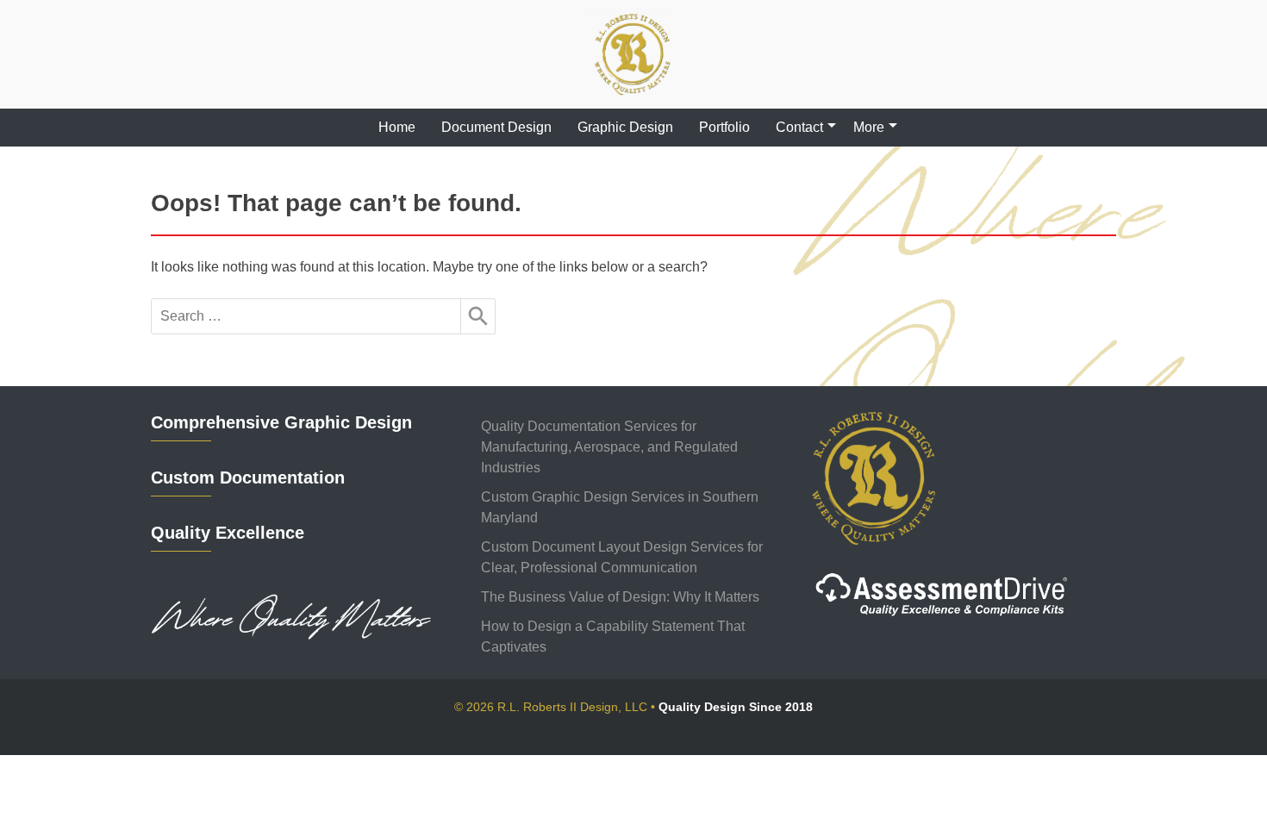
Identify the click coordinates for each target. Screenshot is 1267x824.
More (868, 127)
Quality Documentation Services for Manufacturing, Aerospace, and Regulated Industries (609, 447)
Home (396, 127)
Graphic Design (625, 127)
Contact (799, 127)
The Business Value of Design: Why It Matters (620, 597)
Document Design (496, 127)
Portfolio (724, 127)
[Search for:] (306, 316)
